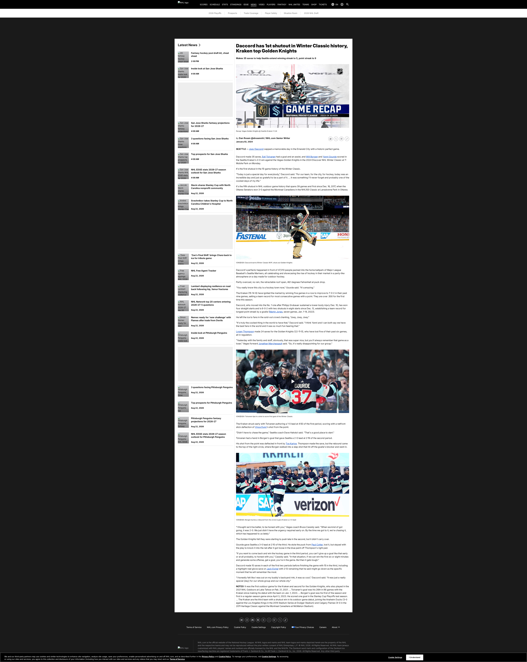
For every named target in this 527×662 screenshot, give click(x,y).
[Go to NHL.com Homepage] (188, 4)
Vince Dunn (261, 427)
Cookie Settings (269, 656)
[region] (263, 657)
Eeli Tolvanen (269, 156)
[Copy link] (347, 139)
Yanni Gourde (330, 156)
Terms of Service (177, 659)
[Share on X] (336, 139)
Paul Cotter (317, 544)
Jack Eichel (272, 568)
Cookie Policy (225, 656)
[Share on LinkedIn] (341, 139)
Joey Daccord (256, 149)
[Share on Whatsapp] (330, 139)
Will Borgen (312, 156)
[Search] (347, 4)
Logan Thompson (245, 331)
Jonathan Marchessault (270, 343)
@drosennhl (257, 138)
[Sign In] (342, 4)
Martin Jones (276, 311)
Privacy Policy (208, 656)
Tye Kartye (291, 443)
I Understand (414, 657)
